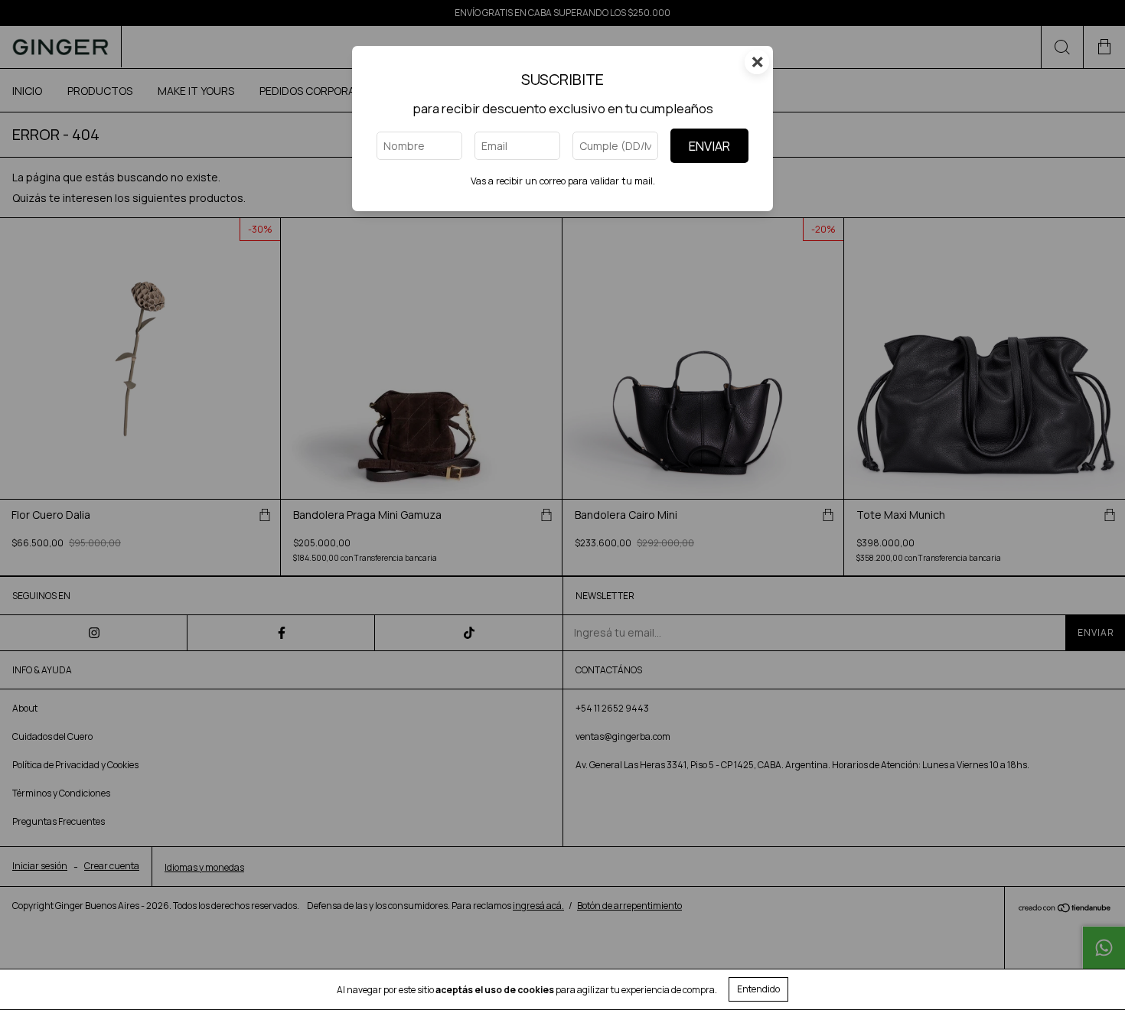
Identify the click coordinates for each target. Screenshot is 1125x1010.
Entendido (758, 988)
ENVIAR (709, 146)
